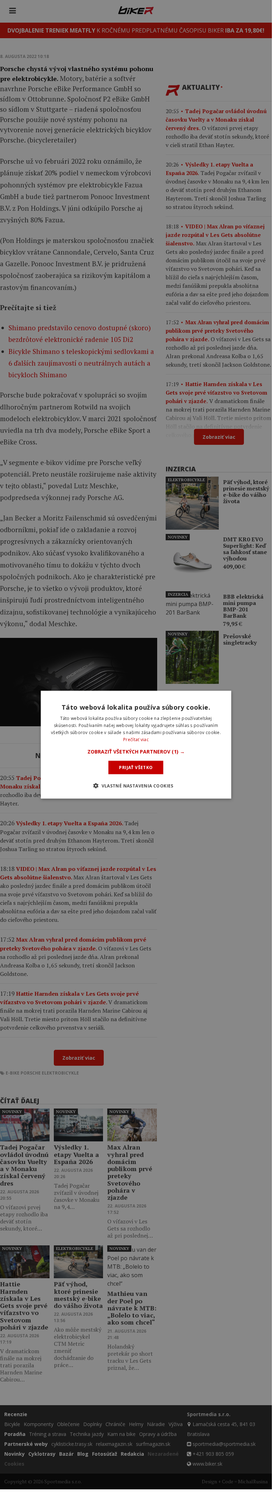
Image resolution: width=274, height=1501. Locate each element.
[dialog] (136, 745)
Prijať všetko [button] (136, 767)
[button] (136, 751)
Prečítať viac (136, 739)
